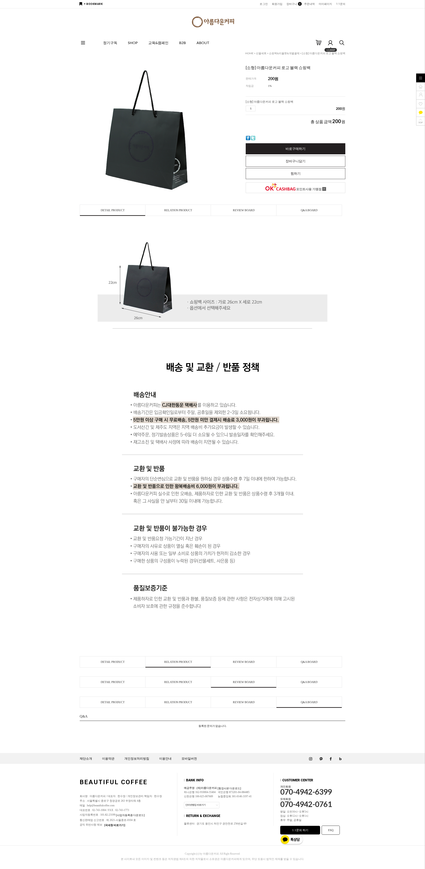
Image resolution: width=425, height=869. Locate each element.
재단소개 (86, 758)
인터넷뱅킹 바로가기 (195, 804)
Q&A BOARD (309, 210)
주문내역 (309, 4)
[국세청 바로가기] (114, 825)
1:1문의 (341, 4)
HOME (249, 53)
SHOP (133, 43)
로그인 (264, 4)
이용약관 (108, 758)
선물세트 (261, 53)
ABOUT (203, 43)
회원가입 (277, 4)
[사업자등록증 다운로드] (130, 815)
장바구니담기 (295, 161)
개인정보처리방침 (136, 758)
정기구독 (110, 43)
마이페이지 (325, 4)
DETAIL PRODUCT (113, 210)
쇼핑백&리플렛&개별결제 (284, 53)
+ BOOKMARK (93, 4)
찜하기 (296, 173)
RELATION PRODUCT (178, 210)
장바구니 (293, 4)
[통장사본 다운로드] (229, 788)
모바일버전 (189, 758)
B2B (182, 43)
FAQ (330, 830)
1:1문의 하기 (300, 830)
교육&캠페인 (158, 43)
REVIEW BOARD (244, 210)
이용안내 (165, 758)
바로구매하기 (295, 149)
